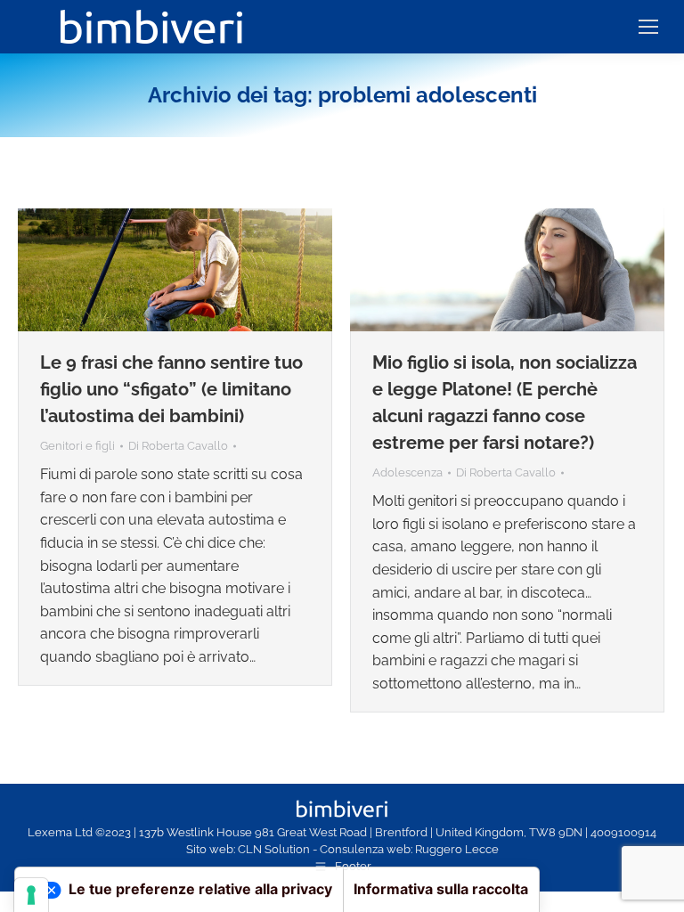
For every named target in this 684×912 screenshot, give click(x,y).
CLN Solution (274, 849)
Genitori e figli (77, 445)
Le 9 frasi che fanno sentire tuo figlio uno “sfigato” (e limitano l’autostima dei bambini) (171, 389)
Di (178, 445)
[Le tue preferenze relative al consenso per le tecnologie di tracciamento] (31, 895)
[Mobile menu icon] (648, 27)
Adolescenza (407, 472)
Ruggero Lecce (457, 849)
